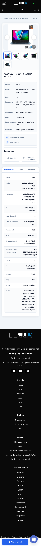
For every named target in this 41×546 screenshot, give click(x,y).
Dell (20, 407)
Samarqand (20, 507)
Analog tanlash (16, 542)
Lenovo (20, 394)
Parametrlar (9, 170)
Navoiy (20, 494)
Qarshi (20, 490)
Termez (20, 511)
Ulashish (13, 158)
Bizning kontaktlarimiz (20, 459)
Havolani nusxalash (31, 158)
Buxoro (20, 477)
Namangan (20, 503)
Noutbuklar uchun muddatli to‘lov (20, 455)
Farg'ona (20, 520)
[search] (37, 8)
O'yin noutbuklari (20, 424)
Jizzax (20, 485)
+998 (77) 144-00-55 (20, 353)
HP (20, 389)
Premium (31, 170)
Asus (20, 385)
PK (20, 429)
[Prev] (7, 37)
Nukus (20, 498)
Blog (20, 446)
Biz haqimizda (20, 442)
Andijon (20, 473)
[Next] (34, 37)
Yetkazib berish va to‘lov (20, 451)
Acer (20, 398)
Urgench (20, 516)
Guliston (20, 481)
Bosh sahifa (9, 19)
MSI (20, 402)
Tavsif (21, 170)
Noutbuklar (23, 19)
